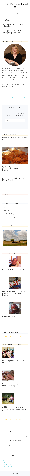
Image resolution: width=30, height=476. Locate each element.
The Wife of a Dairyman (10, 214)
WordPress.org (7, 466)
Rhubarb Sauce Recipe (10, 316)
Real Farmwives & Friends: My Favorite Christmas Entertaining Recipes (14, 293)
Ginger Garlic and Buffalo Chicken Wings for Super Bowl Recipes (13, 168)
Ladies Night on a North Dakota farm (14, 361)
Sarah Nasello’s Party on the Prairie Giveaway (12, 385)
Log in (5, 460)
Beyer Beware (7, 207)
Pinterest (19, 97)
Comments (7, 464)
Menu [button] (16, 13)
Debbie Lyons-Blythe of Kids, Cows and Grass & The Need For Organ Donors (14, 409)
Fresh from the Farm (9, 217)
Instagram (13, 97)
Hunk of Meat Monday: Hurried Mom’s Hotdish (13, 179)
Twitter (25, 97)
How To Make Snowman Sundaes (14, 270)
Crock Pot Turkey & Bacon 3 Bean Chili (14, 138)
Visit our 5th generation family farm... (15, 229)
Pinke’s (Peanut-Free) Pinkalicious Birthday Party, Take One (14, 32)
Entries (6, 462)
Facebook (5, 97)
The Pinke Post (15, 5)
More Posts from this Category (13, 325)
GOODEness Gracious (9, 210)
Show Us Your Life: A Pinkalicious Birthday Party (14, 25)
